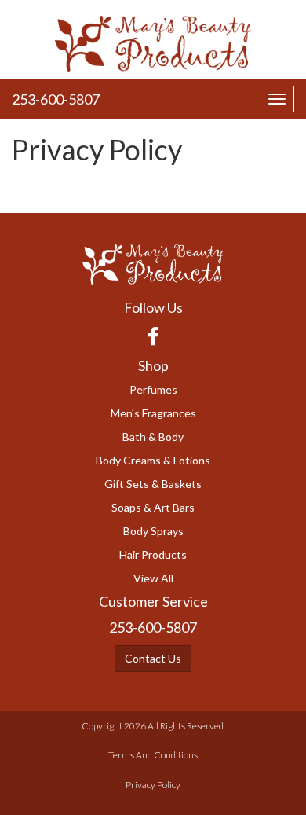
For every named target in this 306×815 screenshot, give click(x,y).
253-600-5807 (56, 99)
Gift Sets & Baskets (153, 483)
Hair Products (153, 554)
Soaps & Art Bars (153, 507)
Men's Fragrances (153, 413)
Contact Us (153, 658)
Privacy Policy (153, 785)
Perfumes (153, 389)
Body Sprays (153, 531)
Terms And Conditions (153, 755)
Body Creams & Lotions (153, 460)
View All (153, 578)
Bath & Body (153, 436)
